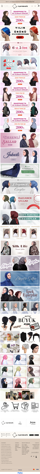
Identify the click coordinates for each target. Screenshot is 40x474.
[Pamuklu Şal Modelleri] (20, 371)
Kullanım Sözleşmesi (25, 451)
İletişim (16, 450)
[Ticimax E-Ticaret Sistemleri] (20, 470)
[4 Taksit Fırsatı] (35, 405)
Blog (16, 448)
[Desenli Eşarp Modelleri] (20, 382)
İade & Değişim (24, 444)
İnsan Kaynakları (18, 447)
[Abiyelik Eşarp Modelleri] (33, 382)
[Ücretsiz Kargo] (5, 405)
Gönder (37, 452)
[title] (20, 33)
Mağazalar (17, 446)
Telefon (3, 433)
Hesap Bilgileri (24, 448)
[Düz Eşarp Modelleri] (6, 382)
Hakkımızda (17, 444)
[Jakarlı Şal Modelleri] (20, 359)
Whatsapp (8, 433)
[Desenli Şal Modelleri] (33, 371)
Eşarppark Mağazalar (25, 447)
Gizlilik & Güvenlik (25, 452)
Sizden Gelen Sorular (25, 450)
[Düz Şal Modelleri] (6, 359)
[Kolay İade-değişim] (25, 405)
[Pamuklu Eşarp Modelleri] (6, 371)
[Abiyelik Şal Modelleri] (33, 359)
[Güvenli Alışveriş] (15, 405)
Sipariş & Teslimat (25, 446)
